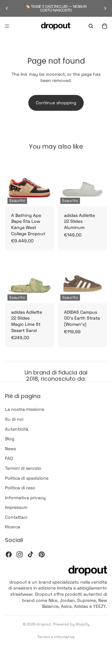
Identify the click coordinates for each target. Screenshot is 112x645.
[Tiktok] (30, 554)
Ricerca (12, 527)
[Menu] (7, 26)
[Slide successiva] (105, 8)
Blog (9, 439)
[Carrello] (104, 26)
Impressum (16, 507)
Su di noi (14, 419)
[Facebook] (8, 554)
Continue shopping (56, 102)
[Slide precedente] (7, 8)
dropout (43, 624)
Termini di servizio (23, 468)
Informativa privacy (25, 497)
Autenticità (16, 429)
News (10, 448)
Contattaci (16, 517)
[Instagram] (19, 554)
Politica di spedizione (27, 478)
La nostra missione (24, 409)
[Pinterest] (41, 554)
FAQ (9, 458)
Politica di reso (20, 487)
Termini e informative (56, 636)
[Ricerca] (91, 26)
